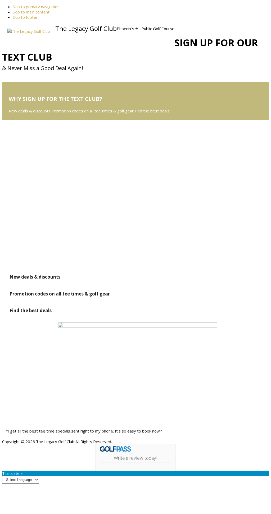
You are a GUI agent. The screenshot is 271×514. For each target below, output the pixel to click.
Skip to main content (31, 12)
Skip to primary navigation (36, 6)
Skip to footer (25, 17)
